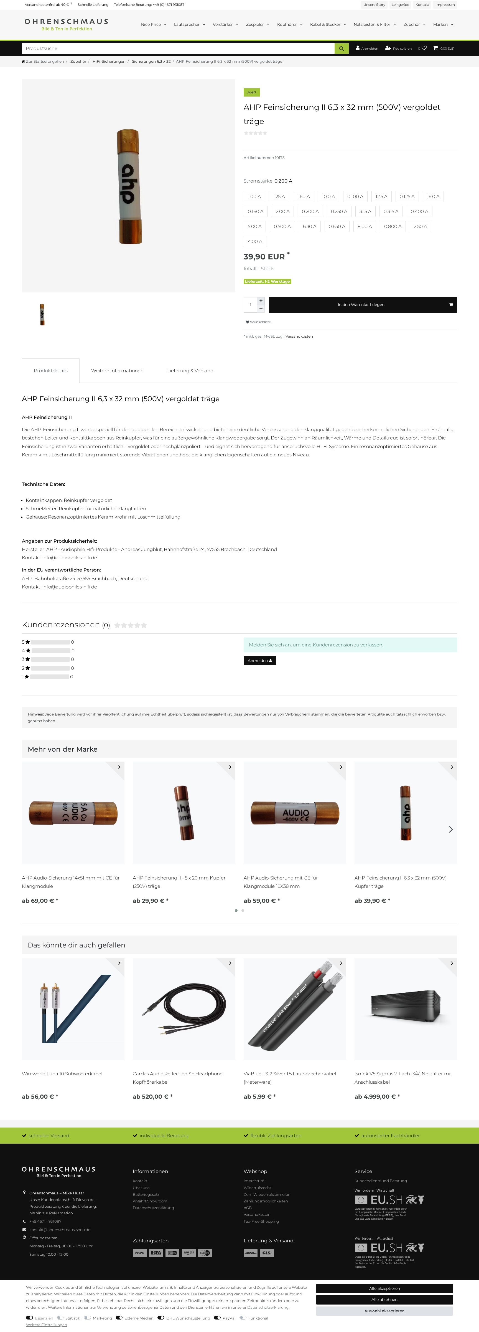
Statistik (72, 1318)
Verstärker (223, 24)
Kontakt (422, 4)
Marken (441, 24)
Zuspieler (255, 24)
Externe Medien (139, 1318)
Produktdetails (51, 370)
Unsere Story (374, 4)
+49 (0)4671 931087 (168, 4)
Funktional (258, 1318)
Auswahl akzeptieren (384, 1310)
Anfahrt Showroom (150, 1201)
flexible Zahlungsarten (276, 1135)
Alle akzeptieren (384, 1288)
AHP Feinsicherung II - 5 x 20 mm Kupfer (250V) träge (179, 882)
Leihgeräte (400, 4)
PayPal (229, 1318)
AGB (248, 1207)
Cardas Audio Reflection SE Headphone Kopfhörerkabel (178, 1078)
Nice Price (151, 24)
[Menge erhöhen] (261, 301)
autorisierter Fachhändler (390, 1135)
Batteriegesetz (146, 1194)
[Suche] (342, 48)
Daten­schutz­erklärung (268, 1307)
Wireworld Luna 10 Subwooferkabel (62, 1073)
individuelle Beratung (164, 1135)
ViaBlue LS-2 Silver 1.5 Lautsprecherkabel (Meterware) (290, 1078)
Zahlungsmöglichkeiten (266, 1201)
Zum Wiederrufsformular (266, 1194)
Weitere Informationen (117, 370)
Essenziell (44, 1318)
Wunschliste (260, 322)
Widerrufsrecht (257, 1188)
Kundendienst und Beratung (381, 1181)
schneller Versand (49, 1135)
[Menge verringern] (261, 309)
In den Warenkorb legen (361, 304)
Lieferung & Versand (190, 370)
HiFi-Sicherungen (108, 61)
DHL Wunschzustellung (188, 1318)
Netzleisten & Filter (372, 24)
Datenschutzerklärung (153, 1207)
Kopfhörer (287, 24)
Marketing (102, 1318)
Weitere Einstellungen (46, 1325)
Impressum (445, 4)
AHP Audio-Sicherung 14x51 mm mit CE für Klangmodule (71, 882)
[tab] (51, 370)
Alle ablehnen (384, 1299)
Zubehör (412, 24)
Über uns (141, 1188)
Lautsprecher (187, 24)
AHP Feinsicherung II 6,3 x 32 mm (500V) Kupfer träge (401, 882)
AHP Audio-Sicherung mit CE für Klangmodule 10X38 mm (281, 882)
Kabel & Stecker (326, 24)
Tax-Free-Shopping (261, 1221)
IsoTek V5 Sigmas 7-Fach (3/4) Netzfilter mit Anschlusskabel (403, 1078)
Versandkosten (299, 336)
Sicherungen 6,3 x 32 (151, 61)
